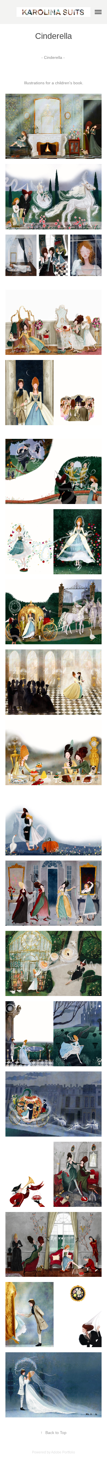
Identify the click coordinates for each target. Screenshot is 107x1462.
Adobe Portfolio (63, 1452)
